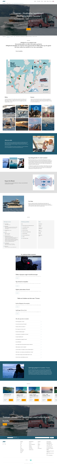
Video (14, 36)
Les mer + (17, 313)
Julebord (21, 452)
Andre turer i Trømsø (34, 36)
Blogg (48, 1)
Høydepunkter (4, 36)
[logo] (4, 442)
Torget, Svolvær (50, 445)
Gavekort (45, 1)
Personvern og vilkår (31, 463)
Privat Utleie (21, 451)
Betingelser (30, 445)
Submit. (52, 437)
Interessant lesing (18, 36)
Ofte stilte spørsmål (22, 36)
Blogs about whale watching (29, 36)
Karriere (39, 445)
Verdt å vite (11, 36)
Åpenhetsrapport (40, 448)
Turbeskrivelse (8, 36)
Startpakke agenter (31, 449)
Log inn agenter (30, 448)
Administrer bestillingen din (32, 444)
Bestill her (5, 424)
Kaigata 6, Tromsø (50, 444)
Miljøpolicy (39, 444)
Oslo (20, 444)
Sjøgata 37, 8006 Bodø (50, 448)
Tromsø (21, 445)
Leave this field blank (5, 437)
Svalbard (21, 448)
